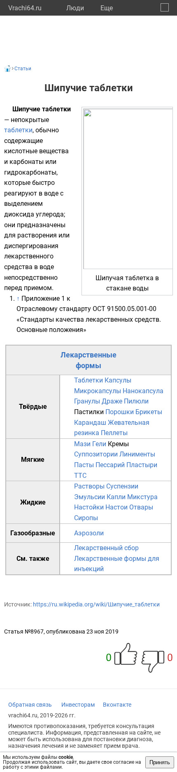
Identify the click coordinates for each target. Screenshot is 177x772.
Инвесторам (78, 704)
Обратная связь (30, 704)
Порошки (119, 412)
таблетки (18, 130)
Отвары (141, 507)
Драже (112, 401)
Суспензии (122, 486)
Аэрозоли (89, 533)
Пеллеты (114, 433)
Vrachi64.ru (25, 8)
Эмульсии (89, 497)
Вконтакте (117, 704)
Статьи (22, 68)
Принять (159, 762)
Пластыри (141, 465)
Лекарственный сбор (106, 548)
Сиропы (86, 518)
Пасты (84, 465)
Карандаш (90, 422)
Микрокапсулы (97, 391)
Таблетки (88, 380)
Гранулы (87, 401)
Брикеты (148, 412)
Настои (116, 507)
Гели (99, 444)
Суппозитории (96, 454)
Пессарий (110, 465)
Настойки (89, 507)
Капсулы (118, 380)
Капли (116, 497)
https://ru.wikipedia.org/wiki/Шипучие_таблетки (96, 604)
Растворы (89, 486)
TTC (80, 475)
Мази (82, 444)
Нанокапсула (143, 391)
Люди (75, 8)
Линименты (137, 454)
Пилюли (136, 401)
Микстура (142, 497)
